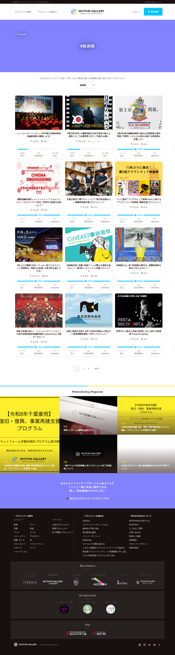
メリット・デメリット (92, 536)
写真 (16, 528)
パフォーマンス (36, 543)
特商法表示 (134, 547)
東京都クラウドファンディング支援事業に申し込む (103, 551)
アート (33, 524)
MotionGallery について (153, 2)
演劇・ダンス (19, 540)
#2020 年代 (133, 524)
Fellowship (87, 540)
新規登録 (155, 11)
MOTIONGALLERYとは (139, 520)
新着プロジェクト (60, 528)
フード (33, 547)
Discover (22, 34)
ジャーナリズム (20, 551)
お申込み (86, 520)
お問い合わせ (135, 532)
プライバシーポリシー (138, 543)
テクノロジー (19, 543)
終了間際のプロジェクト (61, 532)
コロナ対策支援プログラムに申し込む (99, 555)
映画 (16, 524)
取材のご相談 (135, 536)
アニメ (17, 532)
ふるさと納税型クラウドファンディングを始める (103, 547)
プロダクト (34, 536)
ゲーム (33, 532)
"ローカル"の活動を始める (94, 543)
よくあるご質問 (136, 528)
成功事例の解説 (89, 532)
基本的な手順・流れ (91, 528)
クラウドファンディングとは (95, 524)
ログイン (136, 11)
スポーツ (18, 547)
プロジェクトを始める (47, 11)
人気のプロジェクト (61, 524)
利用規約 (133, 540)
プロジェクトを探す (23, 11)
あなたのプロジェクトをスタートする (89, 498)
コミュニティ (19, 536)
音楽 (32, 528)
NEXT (97, 368)
